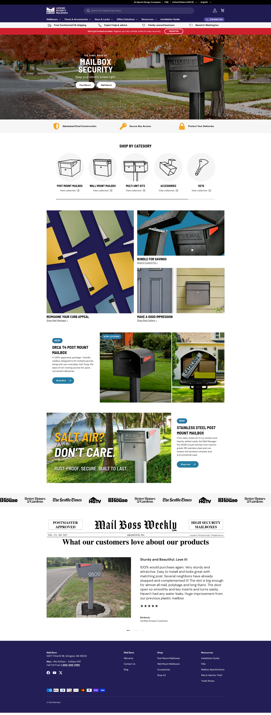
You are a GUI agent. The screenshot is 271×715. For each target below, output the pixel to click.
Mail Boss (56, 702)
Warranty (128, 658)
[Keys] (201, 167)
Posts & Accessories (76, 19)
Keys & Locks (102, 19)
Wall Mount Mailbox (103, 185)
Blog (126, 669)
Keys (201, 185)
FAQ (203, 663)
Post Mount (85, 85)
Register (174, 31)
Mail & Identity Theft (211, 675)
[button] (223, 10)
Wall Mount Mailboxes (168, 663)
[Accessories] (168, 167)
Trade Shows (207, 680)
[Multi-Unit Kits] (136, 167)
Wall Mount (106, 85)
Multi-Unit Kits (135, 185)
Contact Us (129, 663)
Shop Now (61, 380)
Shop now (185, 464)
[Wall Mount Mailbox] (103, 167)
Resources (148, 19)
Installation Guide (170, 19)
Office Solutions (126, 19)
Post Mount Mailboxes (168, 658)
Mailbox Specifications (212, 669)
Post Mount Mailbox (70, 185)
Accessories (168, 185)
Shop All (161, 675)
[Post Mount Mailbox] (70, 167)
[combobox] (139, 10)
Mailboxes (52, 19)
